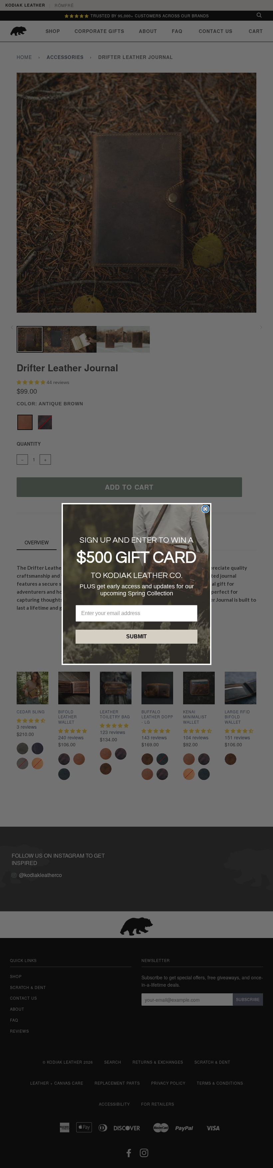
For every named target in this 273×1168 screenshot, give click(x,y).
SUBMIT (136, 636)
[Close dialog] (205, 509)
